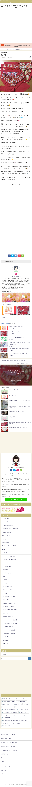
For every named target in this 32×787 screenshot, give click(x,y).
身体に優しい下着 (7, 698)
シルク (5, 715)
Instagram (3, 757)
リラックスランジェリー (9, 701)
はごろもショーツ (7, 582)
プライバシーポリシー (6, 766)
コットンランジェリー (8, 723)
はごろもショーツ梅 (7, 593)
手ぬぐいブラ (18, 704)
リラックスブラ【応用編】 (9, 633)
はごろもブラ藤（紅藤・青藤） (10, 609)
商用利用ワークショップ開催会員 (10, 528)
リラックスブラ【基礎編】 (9, 630)
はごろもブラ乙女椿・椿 (8, 606)
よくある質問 (6, 717)
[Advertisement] (16, 26)
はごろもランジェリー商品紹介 (9, 559)
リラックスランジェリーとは (8, 556)
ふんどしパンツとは (6, 552)
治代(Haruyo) (16, 276)
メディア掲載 (5, 522)
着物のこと (5, 643)
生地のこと (5, 646)
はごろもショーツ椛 (7, 589)
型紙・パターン (6, 613)
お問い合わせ (4, 773)
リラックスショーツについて (8, 616)
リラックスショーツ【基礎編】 (10, 619)
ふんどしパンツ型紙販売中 (9, 709)
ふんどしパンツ (24, 712)
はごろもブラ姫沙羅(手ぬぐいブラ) (11, 603)
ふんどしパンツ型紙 (23, 709)
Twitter (2, 761)
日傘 (4, 576)
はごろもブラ (6, 599)
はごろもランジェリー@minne (8, 746)
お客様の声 (4, 549)
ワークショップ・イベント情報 (9, 545)
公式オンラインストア (6, 738)
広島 (18, 723)
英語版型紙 (5, 569)
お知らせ (4, 538)
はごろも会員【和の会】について (9, 525)
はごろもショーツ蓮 (7, 586)
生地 (26, 704)
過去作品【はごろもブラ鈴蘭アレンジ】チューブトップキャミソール (13, 360)
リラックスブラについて (7, 626)
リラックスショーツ (19, 698)
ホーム (2, 730)
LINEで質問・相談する (16, 499)
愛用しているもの (6, 535)
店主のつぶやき (4, 52)
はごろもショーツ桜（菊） (9, 596)
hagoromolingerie (22, 701)
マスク (4, 562)
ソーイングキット (7, 572)
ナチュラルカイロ (7, 566)
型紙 (25, 715)
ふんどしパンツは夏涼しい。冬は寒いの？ (23, 363)
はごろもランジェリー (16, 715)
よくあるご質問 (5, 518)
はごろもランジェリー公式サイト (8, 734)
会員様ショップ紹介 (7, 532)
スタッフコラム (5, 636)
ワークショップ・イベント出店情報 (9, 750)
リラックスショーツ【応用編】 (10, 623)
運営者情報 (3, 770)
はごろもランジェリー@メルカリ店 (9, 742)
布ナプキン (5, 579)
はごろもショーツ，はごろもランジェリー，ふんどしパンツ (16, 720)
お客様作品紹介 (5, 542)
